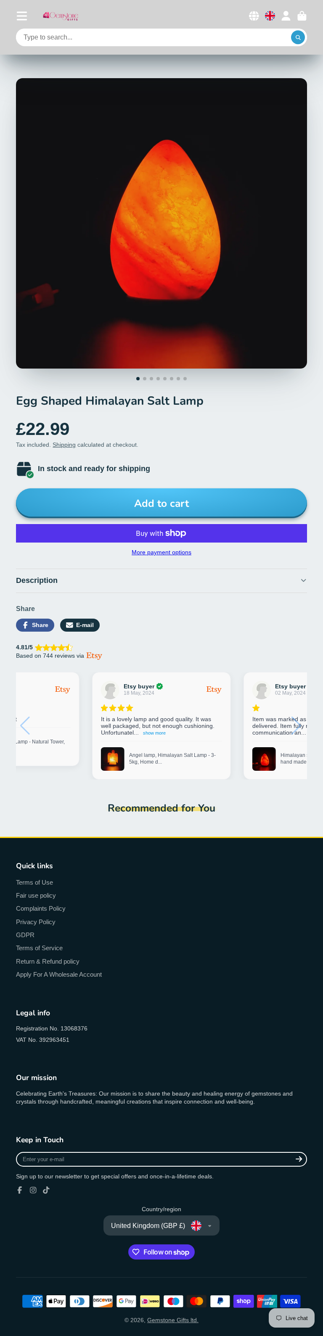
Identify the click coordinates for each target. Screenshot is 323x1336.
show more (170, 732)
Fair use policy (36, 895)
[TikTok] (46, 1190)
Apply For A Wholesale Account (59, 974)
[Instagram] (33, 1190)
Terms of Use (34, 882)
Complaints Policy (41, 908)
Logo (61, 16)
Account (286, 16)
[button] (297, 726)
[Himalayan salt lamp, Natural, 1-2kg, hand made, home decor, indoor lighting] (112, 759)
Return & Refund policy (47, 961)
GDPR (25, 934)
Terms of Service (39, 947)
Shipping (64, 444)
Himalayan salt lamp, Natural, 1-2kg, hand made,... (170, 758)
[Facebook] (20, 1190)
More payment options (161, 552)
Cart (302, 16)
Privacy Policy (36, 921)
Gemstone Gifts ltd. (173, 1320)
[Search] (298, 37)
